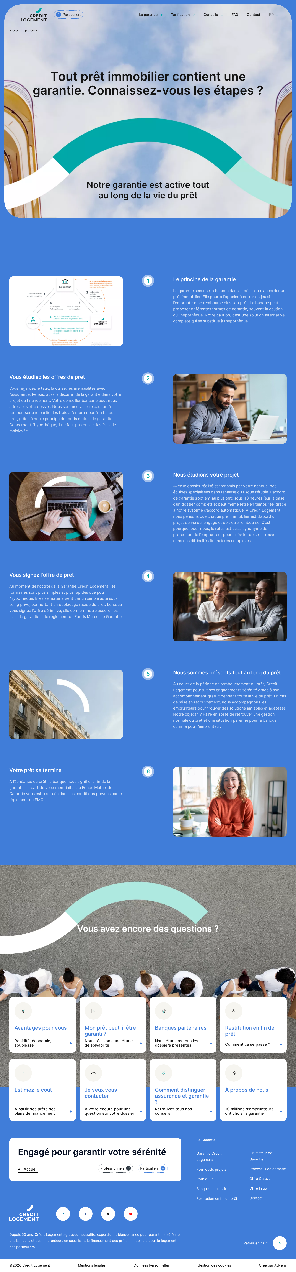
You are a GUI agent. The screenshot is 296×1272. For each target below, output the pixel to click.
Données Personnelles (152, 1265)
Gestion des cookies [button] (214, 1265)
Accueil (13, 30)
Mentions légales (92, 1265)
